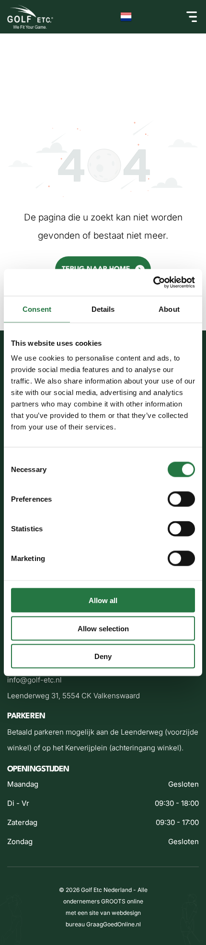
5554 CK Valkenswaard (101, 695)
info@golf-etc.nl (34, 679)
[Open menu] (191, 17)
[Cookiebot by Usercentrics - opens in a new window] (153, 282)
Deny (103, 656)
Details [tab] (103, 309)
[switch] (181, 499)
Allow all (103, 600)
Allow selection (103, 628)
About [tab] (169, 309)
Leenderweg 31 (32, 695)
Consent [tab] (37, 309)
